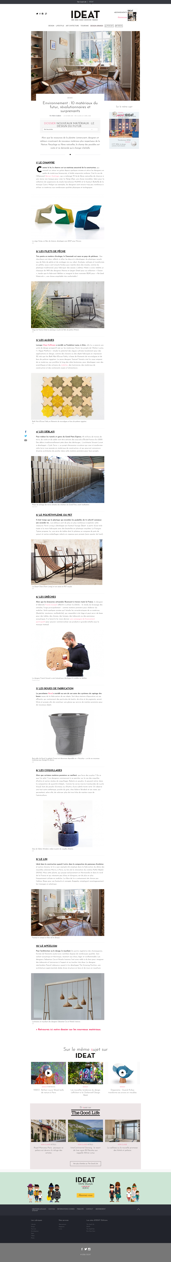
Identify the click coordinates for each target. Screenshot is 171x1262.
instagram (42, 14)
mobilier (64, 365)
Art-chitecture (72, 26)
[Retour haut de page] (138, 1209)
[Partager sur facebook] (25, 432)
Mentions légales (39, 1209)
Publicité (80, 1209)
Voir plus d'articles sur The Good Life (85, 1163)
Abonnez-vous (85, 1195)
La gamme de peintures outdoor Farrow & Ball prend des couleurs (126, 135)
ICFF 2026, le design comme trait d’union (119, 145)
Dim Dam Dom (90, 1231)
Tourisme (85, 26)
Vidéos (119, 26)
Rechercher (46, 14)
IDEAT (91, 2)
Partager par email (25, 440)
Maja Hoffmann (49, 345)
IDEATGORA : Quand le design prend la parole (120, 126)
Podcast (110, 26)
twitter (37, 13)
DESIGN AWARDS (96, 26)
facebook (40, 14)
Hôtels (53, 1144)
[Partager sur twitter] (25, 436)
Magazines (62, 1226)
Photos (33, 1238)
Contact (89, 1209)
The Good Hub (90, 1229)
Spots (32, 1233)
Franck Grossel (51, 605)
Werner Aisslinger (52, 176)
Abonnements (62, 1224)
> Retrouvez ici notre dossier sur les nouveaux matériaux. (68, 1029)
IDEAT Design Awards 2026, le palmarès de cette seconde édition (127, 116)
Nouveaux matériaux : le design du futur (69, 125)
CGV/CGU (51, 1209)
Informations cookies (66, 1209)
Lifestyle (60, 26)
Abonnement (100, 1209)
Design (51, 26)
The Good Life (81, 2)
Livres (60, 1229)
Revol (50, 693)
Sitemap (35, 1210)
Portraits (51, 1087)
